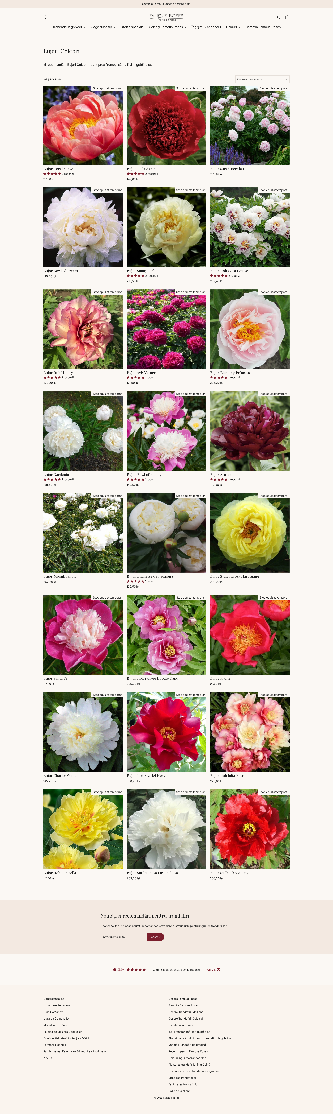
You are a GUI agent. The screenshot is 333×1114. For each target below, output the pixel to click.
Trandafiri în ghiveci (67, 27)
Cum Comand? (53, 1012)
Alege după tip (101, 27)
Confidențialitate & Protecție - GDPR (66, 1038)
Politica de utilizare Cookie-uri (62, 1031)
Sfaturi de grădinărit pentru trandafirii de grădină (199, 1038)
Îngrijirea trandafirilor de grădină (189, 1031)
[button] (52, 173)
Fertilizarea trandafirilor (183, 1084)
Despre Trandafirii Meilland (185, 1012)
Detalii (83, 160)
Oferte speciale (132, 27)
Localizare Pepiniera (56, 1005)
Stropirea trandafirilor (182, 1077)
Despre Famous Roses (182, 998)
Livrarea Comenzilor (56, 1018)
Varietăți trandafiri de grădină (187, 1044)
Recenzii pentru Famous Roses (188, 1051)
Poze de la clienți (179, 1091)
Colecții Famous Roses (166, 27)
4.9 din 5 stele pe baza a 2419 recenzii (176, 969)
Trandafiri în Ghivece (181, 1025)
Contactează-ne (53, 998)
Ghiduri (232, 27)
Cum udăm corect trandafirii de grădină (193, 1071)
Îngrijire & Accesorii (206, 27)
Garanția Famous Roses (263, 27)
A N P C (48, 1058)
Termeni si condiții (55, 1044)
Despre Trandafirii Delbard (185, 1018)
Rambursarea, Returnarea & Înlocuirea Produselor (75, 1051)
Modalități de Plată (55, 1025)
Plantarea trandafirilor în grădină (189, 1064)
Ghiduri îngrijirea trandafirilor (187, 1058)
